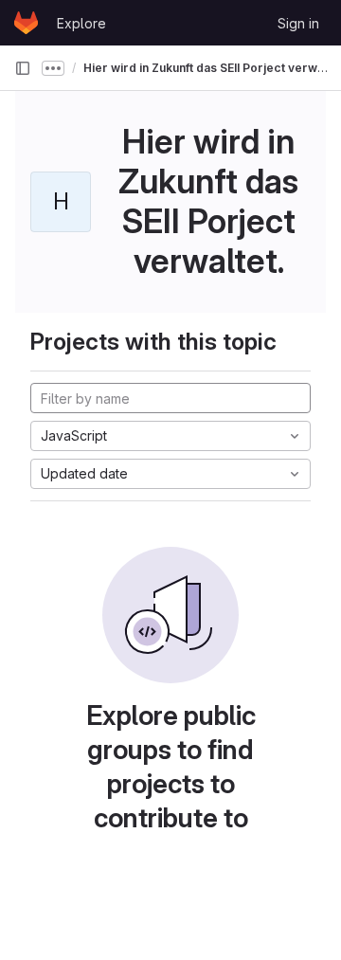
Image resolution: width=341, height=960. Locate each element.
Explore (81, 23)
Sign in (298, 23)
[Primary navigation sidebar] (23, 68)
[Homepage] (26, 23)
